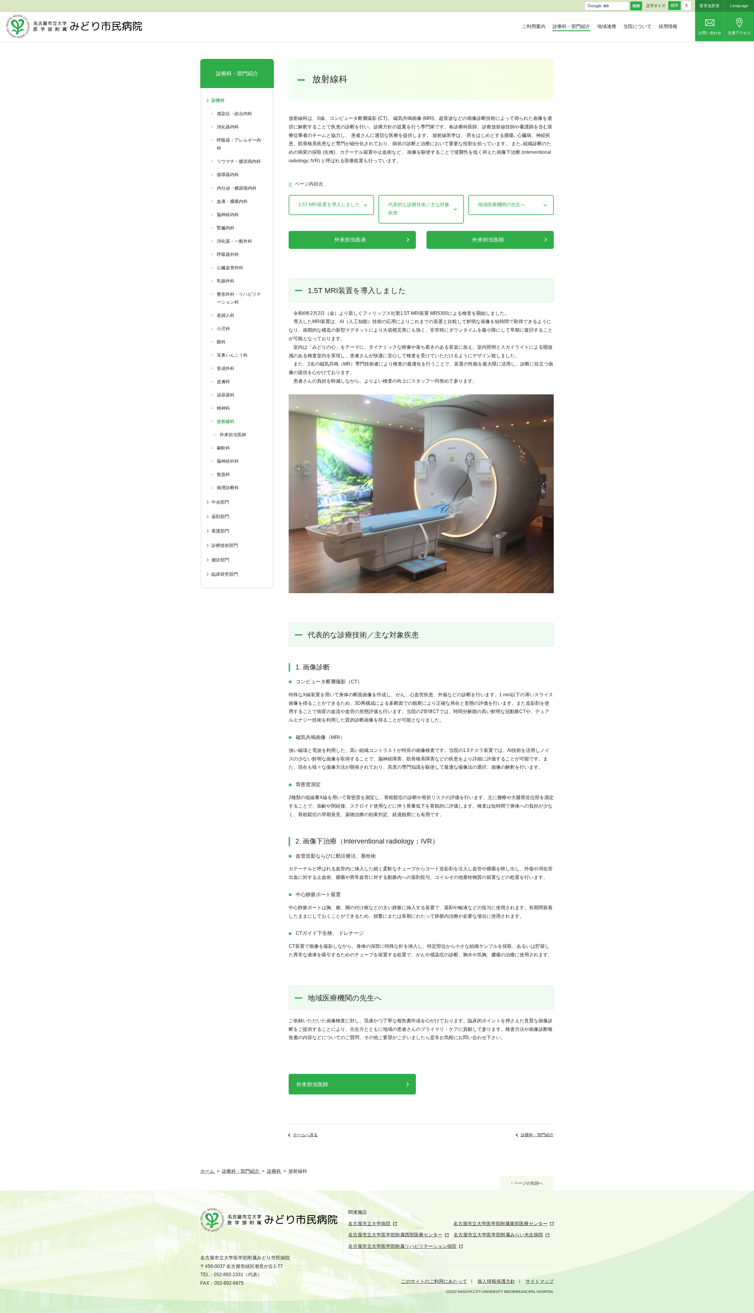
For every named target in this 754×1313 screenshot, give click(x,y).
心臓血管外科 (230, 267)
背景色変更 (710, 6)
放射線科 (225, 421)
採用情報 (668, 26)
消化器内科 (228, 126)
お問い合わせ (709, 33)
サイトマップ (539, 1281)
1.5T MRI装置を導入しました (329, 204)
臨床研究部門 (224, 574)
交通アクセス (739, 33)
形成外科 (225, 368)
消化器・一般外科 (234, 241)
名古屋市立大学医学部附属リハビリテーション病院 (402, 1246)
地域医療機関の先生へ (501, 204)
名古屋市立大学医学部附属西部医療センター (395, 1234)
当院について (637, 26)
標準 (674, 5)
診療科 (218, 100)
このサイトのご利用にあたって (434, 1281)
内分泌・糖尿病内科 (237, 188)
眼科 (221, 341)
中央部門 (220, 502)
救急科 (223, 474)
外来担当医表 (350, 240)
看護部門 (220, 530)
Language (739, 6)
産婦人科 (225, 315)
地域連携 (606, 26)
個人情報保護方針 (496, 1281)
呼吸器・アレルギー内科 (239, 144)
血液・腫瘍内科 (232, 201)
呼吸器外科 (228, 254)
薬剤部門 (220, 516)
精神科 (223, 408)
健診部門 (220, 559)
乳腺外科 (225, 280)
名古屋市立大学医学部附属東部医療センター (500, 1223)
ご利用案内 (533, 26)
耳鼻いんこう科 (232, 355)
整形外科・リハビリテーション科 (239, 298)
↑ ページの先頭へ (527, 1183)
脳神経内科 (228, 214)
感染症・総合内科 (234, 113)
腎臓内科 (225, 227)
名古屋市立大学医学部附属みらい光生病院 (498, 1234)
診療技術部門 (224, 545)
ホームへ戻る (305, 1134)
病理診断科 (228, 487)
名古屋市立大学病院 (369, 1223)
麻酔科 (223, 447)
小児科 (223, 328)
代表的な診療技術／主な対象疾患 (418, 209)
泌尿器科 (225, 394)
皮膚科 (223, 381)
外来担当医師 (488, 240)
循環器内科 (228, 174)
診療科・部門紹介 (571, 26)
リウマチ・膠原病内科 (239, 161)
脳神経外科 (228, 461)
